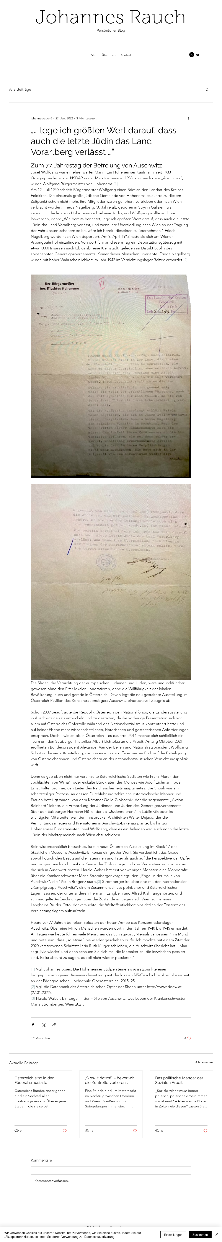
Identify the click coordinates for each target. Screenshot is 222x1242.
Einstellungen (173, 1234)
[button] (207, 89)
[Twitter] (198, 55)
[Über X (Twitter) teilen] (43, 1025)
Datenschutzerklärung (99, 1236)
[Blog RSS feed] (191, 55)
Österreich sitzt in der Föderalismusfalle (34, 1080)
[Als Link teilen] (54, 1025)
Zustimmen (200, 1234)
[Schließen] (216, 1235)
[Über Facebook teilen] (33, 1025)
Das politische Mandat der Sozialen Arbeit (179, 1080)
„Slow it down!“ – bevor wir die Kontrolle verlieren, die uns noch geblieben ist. (110, 1080)
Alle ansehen (204, 1062)
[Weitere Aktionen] (188, 118)
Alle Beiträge (20, 89)
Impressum (127, 1227)
